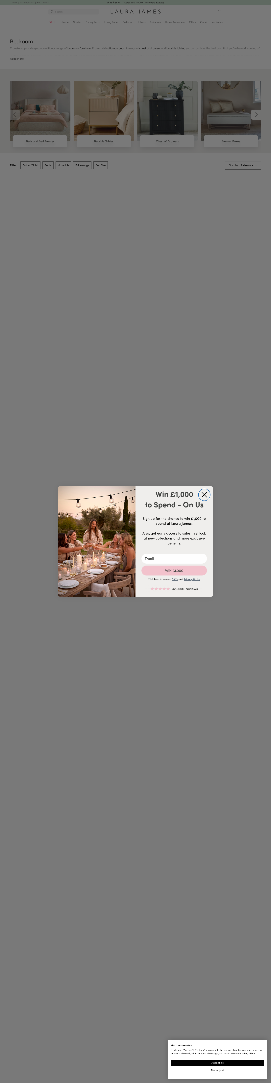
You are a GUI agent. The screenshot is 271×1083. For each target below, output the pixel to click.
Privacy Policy (192, 579)
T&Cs (175, 579)
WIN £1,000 (174, 570)
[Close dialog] (204, 495)
